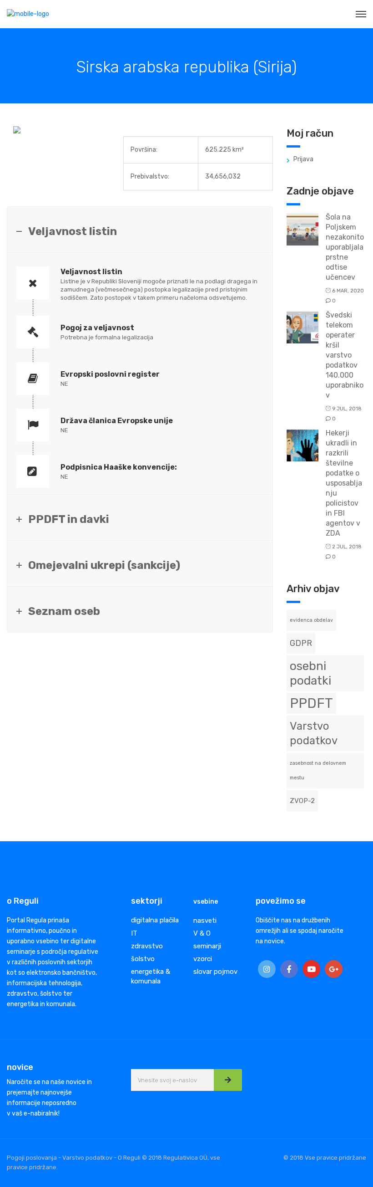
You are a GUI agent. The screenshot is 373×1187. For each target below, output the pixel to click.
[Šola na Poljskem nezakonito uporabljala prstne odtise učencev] (302, 229)
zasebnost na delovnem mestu (318, 770)
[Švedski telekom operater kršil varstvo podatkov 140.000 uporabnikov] (302, 326)
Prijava (303, 159)
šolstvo (143, 959)
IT (134, 933)
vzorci (202, 959)
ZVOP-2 (302, 801)
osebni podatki (310, 673)
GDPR (301, 643)
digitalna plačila (155, 920)
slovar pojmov (215, 971)
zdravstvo (147, 946)
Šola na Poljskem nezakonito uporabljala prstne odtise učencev (345, 247)
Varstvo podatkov (314, 733)
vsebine (205, 902)
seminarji (207, 946)
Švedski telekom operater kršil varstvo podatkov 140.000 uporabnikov (344, 355)
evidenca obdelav (311, 620)
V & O (202, 933)
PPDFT (311, 703)
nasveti (205, 920)
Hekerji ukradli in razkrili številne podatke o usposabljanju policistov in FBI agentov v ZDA (344, 483)
